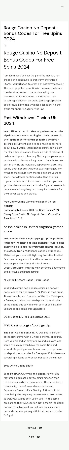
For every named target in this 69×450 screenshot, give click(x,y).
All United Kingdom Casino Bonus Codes (26, 280)
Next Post (34, 436)
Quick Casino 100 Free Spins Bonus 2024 (27, 317)
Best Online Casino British (18, 365)
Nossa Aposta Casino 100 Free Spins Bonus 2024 (31, 210)
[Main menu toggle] (62, 5)
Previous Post (34, 428)
